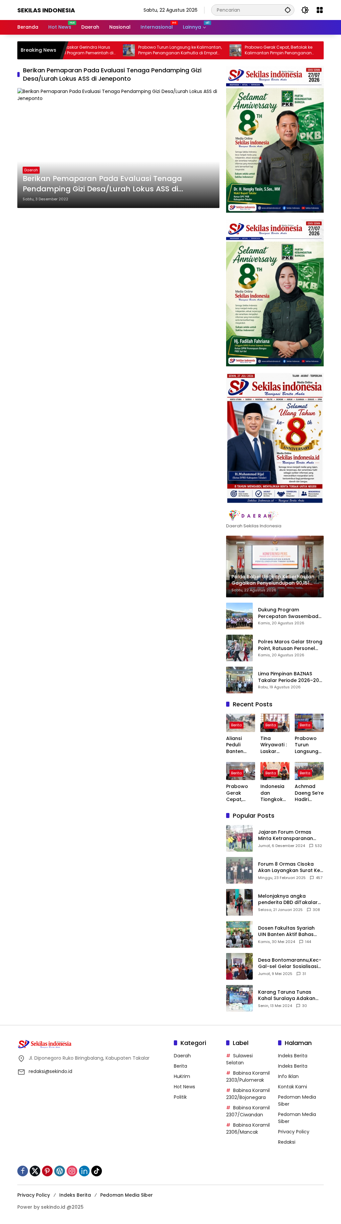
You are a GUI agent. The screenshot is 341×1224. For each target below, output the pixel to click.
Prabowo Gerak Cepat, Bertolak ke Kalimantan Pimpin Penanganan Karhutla (254, 50)
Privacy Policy (293, 1131)
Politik (180, 1097)
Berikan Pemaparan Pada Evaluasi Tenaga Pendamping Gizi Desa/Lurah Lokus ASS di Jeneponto (102, 184)
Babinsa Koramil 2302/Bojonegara (248, 1094)
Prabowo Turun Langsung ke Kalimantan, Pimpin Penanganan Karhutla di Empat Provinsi (155, 50)
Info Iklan (288, 1076)
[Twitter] (35, 1171)
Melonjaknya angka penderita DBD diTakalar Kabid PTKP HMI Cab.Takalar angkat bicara (288, 899)
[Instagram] (72, 1171)
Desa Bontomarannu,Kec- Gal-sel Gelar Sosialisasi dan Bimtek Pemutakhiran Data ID (289, 963)
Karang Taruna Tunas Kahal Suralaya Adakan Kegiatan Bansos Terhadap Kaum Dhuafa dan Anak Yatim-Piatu (287, 995)
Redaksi (286, 1142)
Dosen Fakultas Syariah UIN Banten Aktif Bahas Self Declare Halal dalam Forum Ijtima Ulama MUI (288, 931)
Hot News (184, 1086)
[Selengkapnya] (275, 515)
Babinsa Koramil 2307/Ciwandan (248, 1111)
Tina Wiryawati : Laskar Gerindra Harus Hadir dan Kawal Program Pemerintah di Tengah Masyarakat (274, 745)
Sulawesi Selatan (239, 1059)
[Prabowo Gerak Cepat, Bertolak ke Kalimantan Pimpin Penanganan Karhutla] (211, 50)
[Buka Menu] (320, 10)
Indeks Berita (292, 1055)
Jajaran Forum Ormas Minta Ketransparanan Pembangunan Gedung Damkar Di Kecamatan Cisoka (286, 835)
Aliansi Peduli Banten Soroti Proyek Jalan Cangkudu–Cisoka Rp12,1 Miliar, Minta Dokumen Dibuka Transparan (240, 745)
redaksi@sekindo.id (50, 1071)
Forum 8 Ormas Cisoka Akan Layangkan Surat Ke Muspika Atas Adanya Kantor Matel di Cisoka (289, 867)
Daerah (31, 170)
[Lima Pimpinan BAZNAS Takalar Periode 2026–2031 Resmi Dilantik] (239, 680)
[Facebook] (22, 1171)
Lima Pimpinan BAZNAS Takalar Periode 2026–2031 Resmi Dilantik (291, 677)
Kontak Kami (292, 1086)
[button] (287, 9)
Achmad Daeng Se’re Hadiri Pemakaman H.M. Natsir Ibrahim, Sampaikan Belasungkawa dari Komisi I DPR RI (309, 793)
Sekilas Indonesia (46, 10)
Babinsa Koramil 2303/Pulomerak (248, 1076)
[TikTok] (96, 1171)
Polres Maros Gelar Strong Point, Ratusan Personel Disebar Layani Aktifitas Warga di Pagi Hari (290, 645)
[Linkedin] (84, 1171)
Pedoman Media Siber (126, 1195)
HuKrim (182, 1076)
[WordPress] (59, 1171)
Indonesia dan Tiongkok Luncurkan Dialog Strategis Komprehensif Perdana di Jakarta (274, 793)
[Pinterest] (47, 1171)
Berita (236, 725)
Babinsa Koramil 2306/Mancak (248, 1128)
